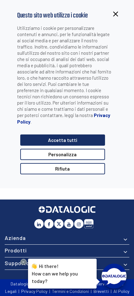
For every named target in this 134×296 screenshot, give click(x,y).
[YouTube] (69, 223)
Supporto (17, 263)
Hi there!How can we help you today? (54, 273)
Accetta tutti (62, 140)
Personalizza (62, 154)
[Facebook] (49, 223)
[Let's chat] (114, 276)
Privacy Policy (34, 291)
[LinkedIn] (39, 223)
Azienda (15, 238)
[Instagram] (79, 223)
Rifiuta (62, 168)
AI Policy (121, 291)
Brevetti (101, 291)
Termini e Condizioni (70, 291)
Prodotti (16, 250)
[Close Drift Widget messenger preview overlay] (23, 262)
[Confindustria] (88, 223)
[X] (59, 223)
